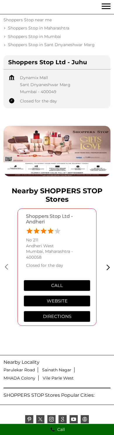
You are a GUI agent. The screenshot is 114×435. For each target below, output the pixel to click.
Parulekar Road (19, 370)
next (106, 267)
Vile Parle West (58, 378)
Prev (7, 267)
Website (57, 301)
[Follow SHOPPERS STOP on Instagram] (51, 420)
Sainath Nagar (56, 370)
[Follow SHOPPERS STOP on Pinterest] (29, 420)
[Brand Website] (84, 420)
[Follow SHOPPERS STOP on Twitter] (40, 420)
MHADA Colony (19, 378)
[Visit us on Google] (62, 420)
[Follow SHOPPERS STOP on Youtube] (73, 420)
